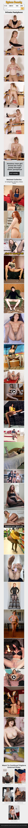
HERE (25, 825)
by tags (17, 5)
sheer (21, 182)
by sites (21, 5)
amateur (16, 182)
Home (5, 5)
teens (14, 183)
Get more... (14, 173)
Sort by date (11, 5)
